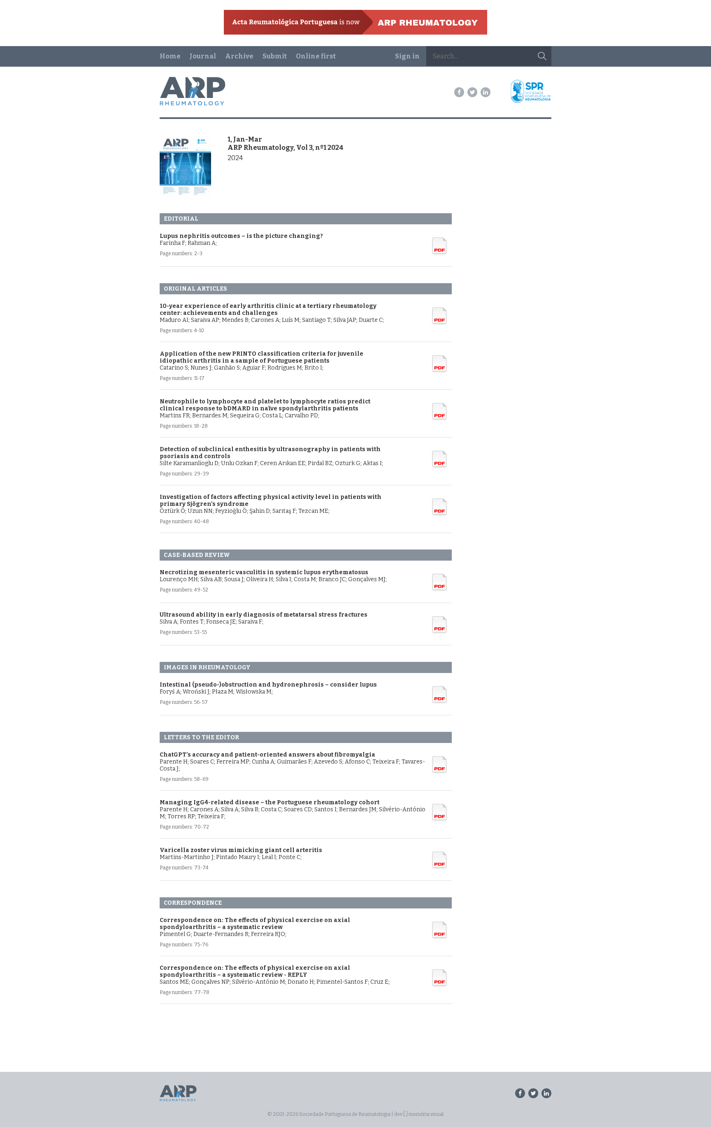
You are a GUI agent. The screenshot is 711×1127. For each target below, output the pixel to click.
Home (170, 56)
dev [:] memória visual (419, 1114)
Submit (275, 56)
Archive (239, 56)
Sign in (407, 56)
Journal (203, 56)
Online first (316, 56)
